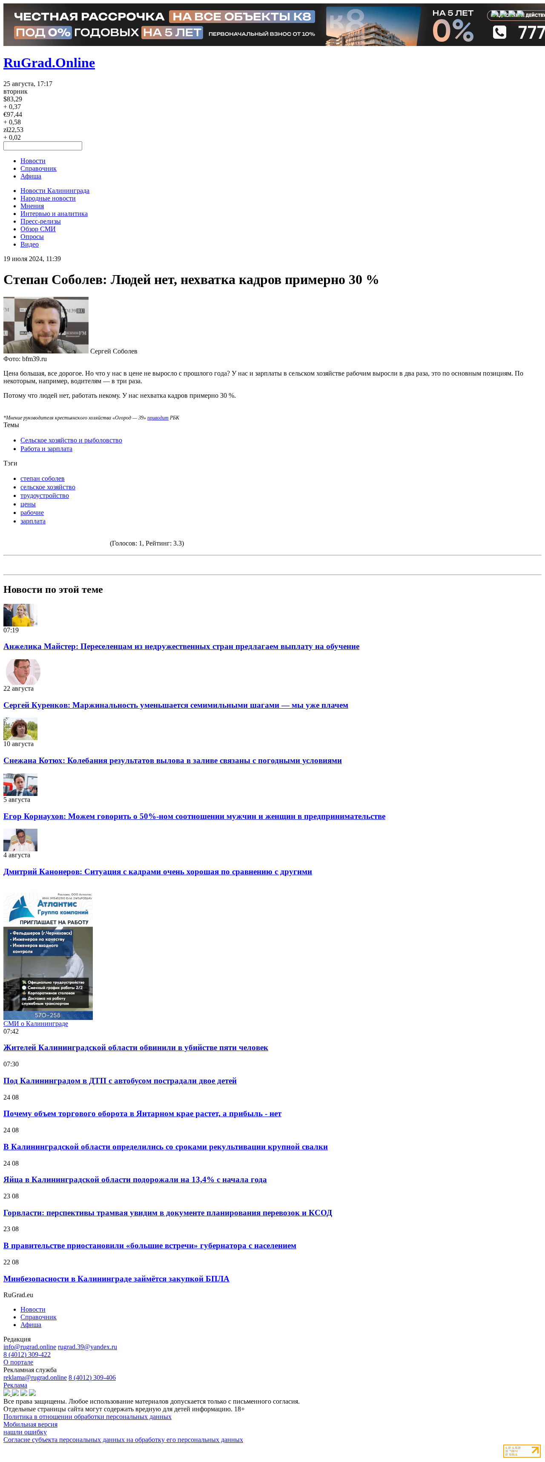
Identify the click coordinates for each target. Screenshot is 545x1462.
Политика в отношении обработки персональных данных (87, 1416)
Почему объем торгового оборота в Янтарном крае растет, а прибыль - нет (142, 1113)
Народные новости (48, 198)
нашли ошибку (25, 1432)
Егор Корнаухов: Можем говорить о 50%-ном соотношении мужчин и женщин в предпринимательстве (194, 816)
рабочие (32, 512)
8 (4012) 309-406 (92, 1377)
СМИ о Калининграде (35, 1023)
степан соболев (42, 478)
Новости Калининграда (54, 190)
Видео (29, 244)
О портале (18, 1362)
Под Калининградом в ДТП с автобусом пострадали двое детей (120, 1080)
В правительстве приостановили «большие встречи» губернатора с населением (149, 1245)
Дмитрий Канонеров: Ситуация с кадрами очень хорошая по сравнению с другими (157, 871)
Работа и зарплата (46, 448)
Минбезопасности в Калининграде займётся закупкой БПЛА (116, 1278)
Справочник (38, 168)
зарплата (33, 521)
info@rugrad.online (29, 1346)
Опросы (32, 236)
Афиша (30, 176)
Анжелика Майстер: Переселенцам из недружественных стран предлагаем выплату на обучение (181, 646)
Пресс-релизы (40, 221)
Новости (33, 160)
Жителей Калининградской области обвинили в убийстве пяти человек (135, 1047)
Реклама (15, 1385)
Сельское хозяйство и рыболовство (71, 440)
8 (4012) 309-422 (27, 1354)
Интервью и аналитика (54, 213)
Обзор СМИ (38, 229)
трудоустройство (44, 495)
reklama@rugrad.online (35, 1377)
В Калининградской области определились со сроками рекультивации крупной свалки (165, 1146)
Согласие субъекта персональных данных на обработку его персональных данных (123, 1439)
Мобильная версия (30, 1424)
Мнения (32, 206)
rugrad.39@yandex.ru (87, 1346)
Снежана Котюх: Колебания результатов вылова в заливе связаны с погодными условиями (172, 760)
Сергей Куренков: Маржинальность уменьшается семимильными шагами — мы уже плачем (175, 705)
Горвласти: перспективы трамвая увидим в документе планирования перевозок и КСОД (167, 1212)
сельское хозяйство (47, 487)
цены (28, 504)
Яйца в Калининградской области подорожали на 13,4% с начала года (135, 1179)
